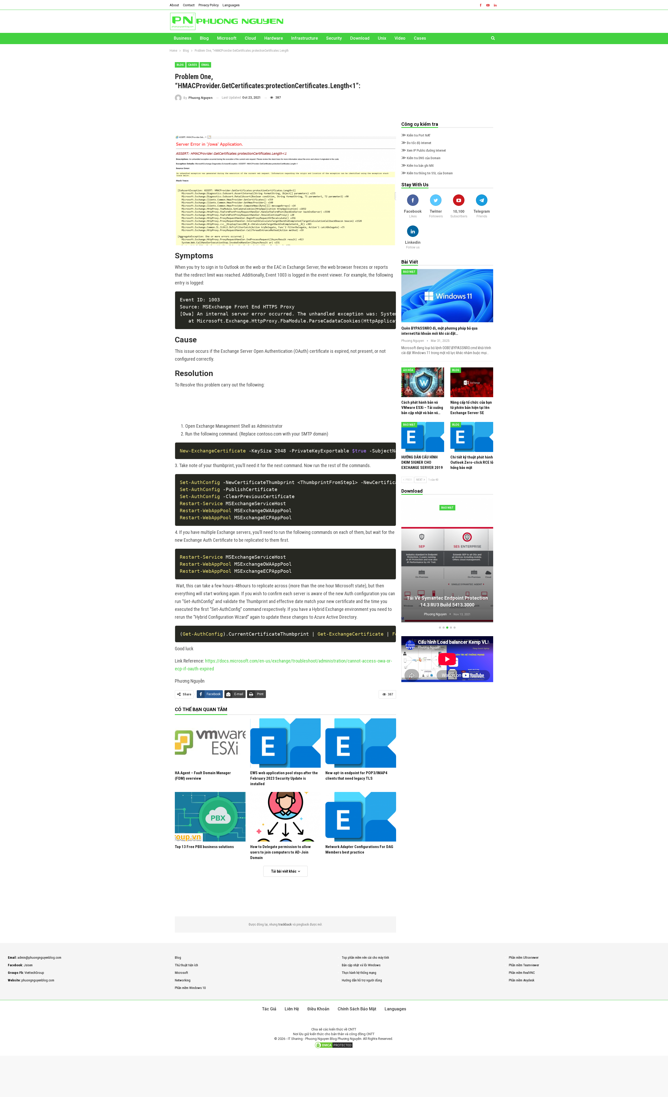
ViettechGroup (34, 973)
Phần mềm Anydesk (521, 980)
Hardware (273, 38)
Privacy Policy (209, 5)
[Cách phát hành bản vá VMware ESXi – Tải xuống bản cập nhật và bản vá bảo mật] (422, 382)
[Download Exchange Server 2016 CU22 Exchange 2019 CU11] (447, 560)
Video (400, 38)
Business (183, 38)
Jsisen (28, 965)
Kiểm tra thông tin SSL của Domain (427, 173)
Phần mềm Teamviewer (524, 965)
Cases (420, 38)
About (174, 5)
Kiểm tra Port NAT (416, 135)
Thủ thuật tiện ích (186, 965)
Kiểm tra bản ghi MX (417, 166)
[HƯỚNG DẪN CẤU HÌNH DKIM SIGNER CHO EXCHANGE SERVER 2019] (422, 437)
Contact (189, 5)
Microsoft (226, 38)
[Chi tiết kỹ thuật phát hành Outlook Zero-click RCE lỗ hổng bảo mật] (471, 437)
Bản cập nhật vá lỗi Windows (361, 965)
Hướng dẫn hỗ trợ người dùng (362, 980)
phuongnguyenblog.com (37, 980)
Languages (231, 5)
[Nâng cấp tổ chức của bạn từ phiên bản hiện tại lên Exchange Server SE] (471, 382)
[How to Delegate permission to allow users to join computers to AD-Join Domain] (285, 816)
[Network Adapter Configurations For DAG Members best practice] (360, 816)
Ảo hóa (408, 370)
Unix (382, 38)
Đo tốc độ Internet (416, 143)
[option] (447, 561)
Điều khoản (318, 1008)
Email (205, 64)
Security (334, 38)
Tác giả (269, 1008)
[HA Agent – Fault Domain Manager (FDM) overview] (210, 743)
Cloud (250, 38)
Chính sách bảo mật (357, 1008)
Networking (182, 980)
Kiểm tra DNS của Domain (420, 158)
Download (359, 38)
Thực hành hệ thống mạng (359, 973)
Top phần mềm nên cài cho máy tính (365, 957)
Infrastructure (304, 38)
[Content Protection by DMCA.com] (333, 1045)
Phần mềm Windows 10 (190, 988)
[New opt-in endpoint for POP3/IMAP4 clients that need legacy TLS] (360, 743)
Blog (204, 38)
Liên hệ (292, 1008)
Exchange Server (447, 507)
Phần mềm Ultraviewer (524, 957)
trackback (285, 924)
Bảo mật (409, 271)
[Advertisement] (285, 118)
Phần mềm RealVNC (522, 973)
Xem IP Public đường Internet (423, 150)
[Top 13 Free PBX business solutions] (210, 816)
